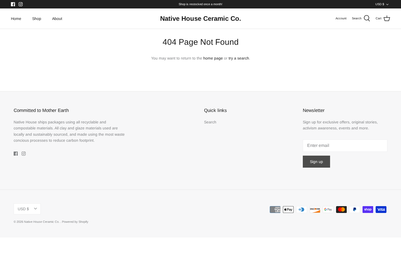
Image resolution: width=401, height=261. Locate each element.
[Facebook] (13, 4)
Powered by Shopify (75, 221)
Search (210, 122)
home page (213, 58)
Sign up (316, 161)
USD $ (379, 4)
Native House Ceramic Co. (42, 221)
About (57, 18)
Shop (36, 18)
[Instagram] (21, 4)
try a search (239, 58)
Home (16, 18)
